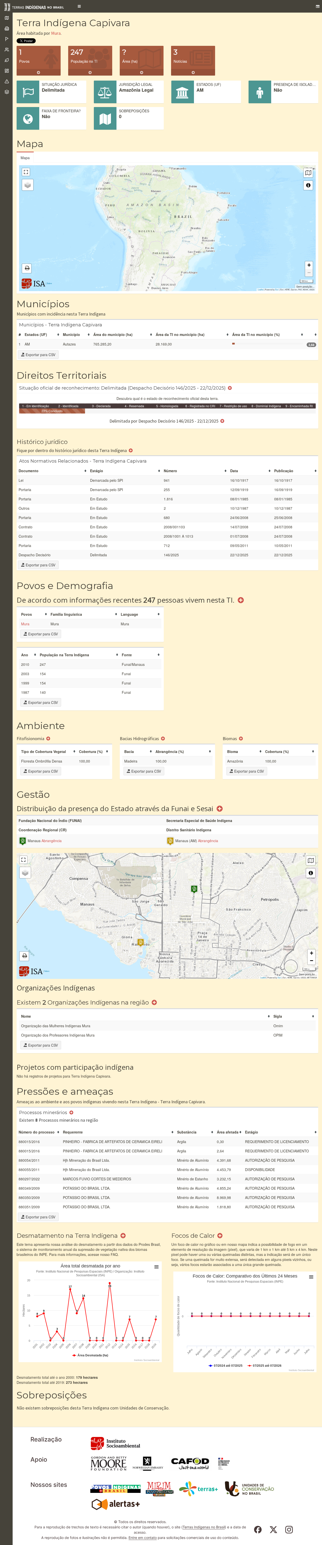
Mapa (25, 157)
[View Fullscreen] (26, 172)
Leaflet (260, 289)
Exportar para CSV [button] (40, 354)
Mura (56, 33)
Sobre (49, 283)
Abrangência (52, 840)
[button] (79, 6)
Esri (277, 289)
